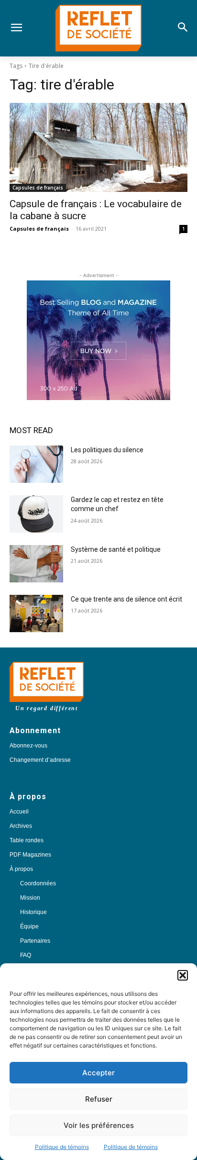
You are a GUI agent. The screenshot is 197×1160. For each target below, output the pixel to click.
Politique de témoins (62, 1146)
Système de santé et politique (116, 549)
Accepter (98, 1072)
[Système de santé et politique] (36, 563)
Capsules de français (37, 187)
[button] (182, 975)
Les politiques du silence (107, 450)
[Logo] (98, 28)
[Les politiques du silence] (36, 464)
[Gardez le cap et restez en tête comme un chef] (36, 514)
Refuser (98, 1099)
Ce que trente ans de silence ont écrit (126, 599)
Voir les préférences (99, 1125)
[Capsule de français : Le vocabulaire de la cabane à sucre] (98, 147)
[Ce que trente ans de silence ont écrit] (36, 613)
